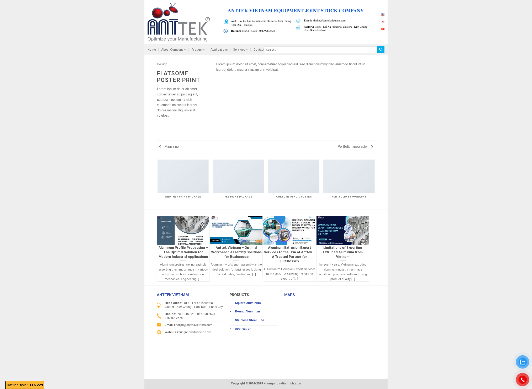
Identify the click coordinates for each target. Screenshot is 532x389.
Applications (219, 49)
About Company (172, 49)
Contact (259, 49)
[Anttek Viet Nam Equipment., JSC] (179, 21)
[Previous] (158, 184)
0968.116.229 (31, 385)
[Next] (374, 184)
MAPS (289, 295)
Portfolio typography (353, 147)
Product (196, 49)
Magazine (171, 147)
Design (162, 64)
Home (152, 49)
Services (239, 49)
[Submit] (380, 49)
